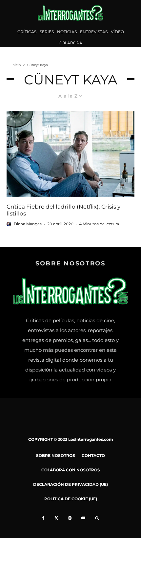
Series (47, 31)
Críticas (26, 31)
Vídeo (117, 31)
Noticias (67, 31)
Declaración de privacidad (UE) (70, 484)
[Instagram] (69, 518)
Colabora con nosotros (70, 469)
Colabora (70, 42)
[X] (56, 518)
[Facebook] (43, 518)
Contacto (93, 455)
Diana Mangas (28, 223)
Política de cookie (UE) (70, 498)
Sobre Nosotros (55, 455)
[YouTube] (83, 518)
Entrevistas (94, 31)
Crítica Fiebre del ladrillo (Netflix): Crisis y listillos (63, 209)
